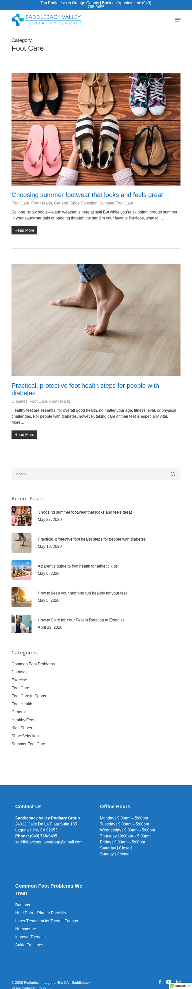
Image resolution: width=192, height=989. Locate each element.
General (61, 203)
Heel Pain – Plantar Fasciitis (40, 913)
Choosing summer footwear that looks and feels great (87, 194)
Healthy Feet (23, 720)
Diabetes (20, 401)
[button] (177, 19)
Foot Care (20, 203)
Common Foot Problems (33, 664)
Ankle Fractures (29, 945)
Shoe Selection (84, 203)
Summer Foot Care (116, 203)
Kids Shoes (22, 728)
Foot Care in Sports (29, 696)
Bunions (22, 905)
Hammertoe (25, 929)
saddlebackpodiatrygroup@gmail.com (48, 842)
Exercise (19, 680)
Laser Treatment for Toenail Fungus (46, 921)
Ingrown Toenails (30, 937)
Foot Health (41, 203)
